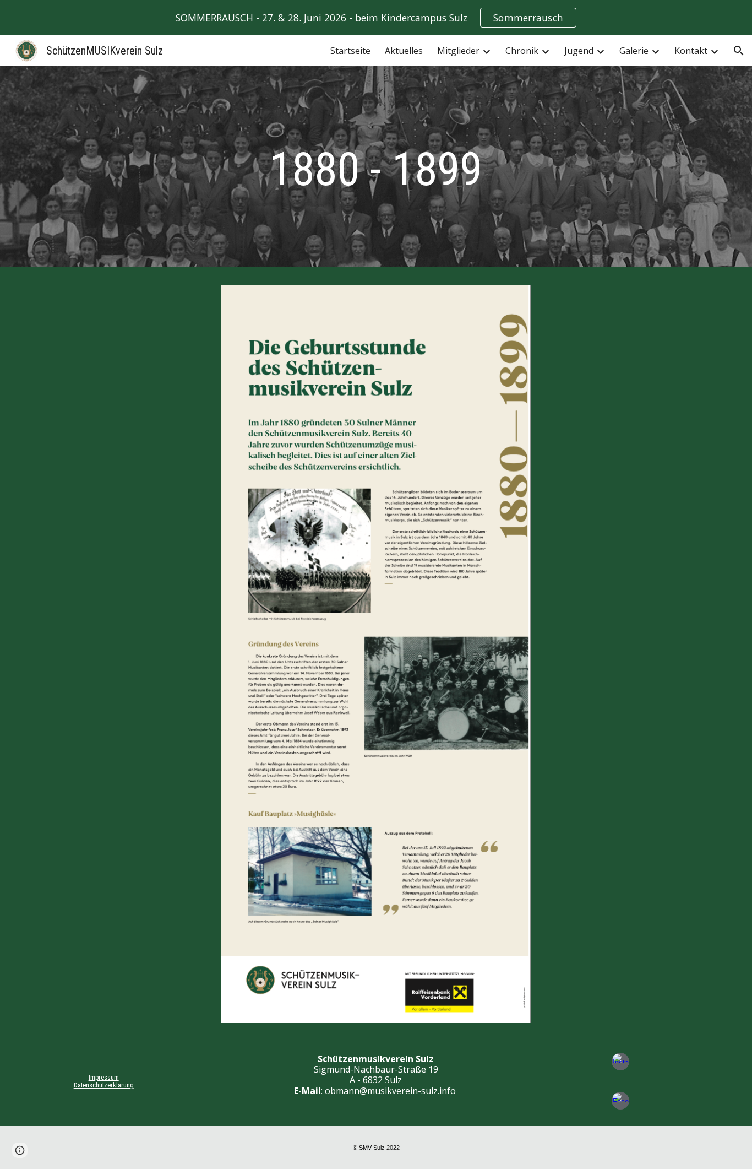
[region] (376, 17)
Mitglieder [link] (458, 51)
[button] (739, 50)
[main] (376, 169)
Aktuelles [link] (404, 51)
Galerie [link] (634, 51)
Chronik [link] (521, 51)
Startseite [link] (350, 51)
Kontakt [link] (690, 51)
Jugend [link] (578, 51)
